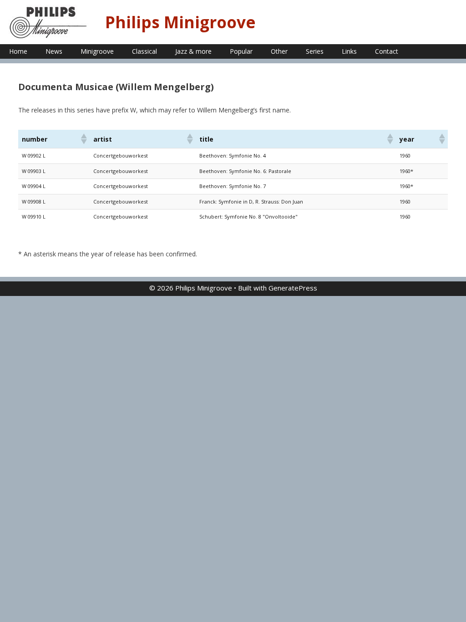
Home (18, 51)
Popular (241, 51)
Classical (144, 51)
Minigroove (97, 51)
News (54, 51)
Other (279, 51)
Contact (386, 51)
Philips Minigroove (180, 22)
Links (349, 51)
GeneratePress (292, 287)
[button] (83, 138)
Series (315, 51)
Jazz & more (193, 51)
